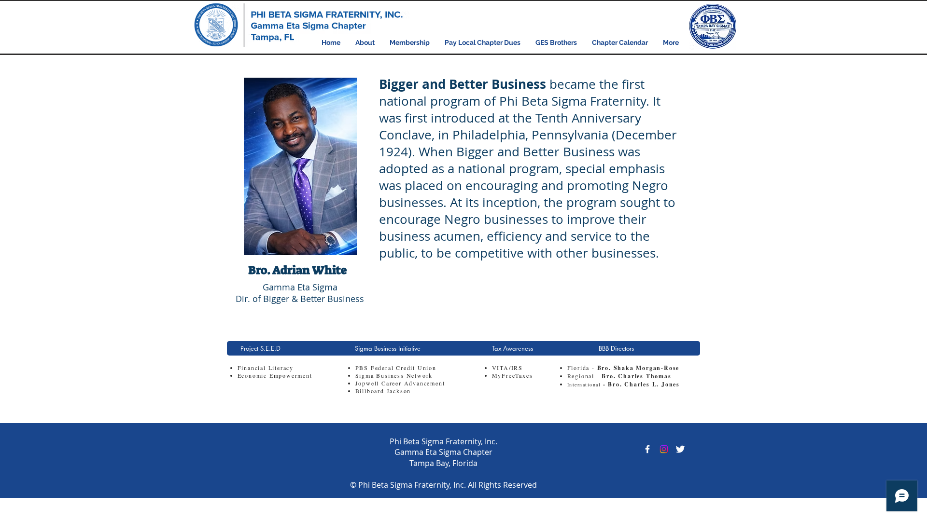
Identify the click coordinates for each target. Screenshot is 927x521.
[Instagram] (664, 449)
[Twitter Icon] (680, 449)
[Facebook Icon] (647, 449)
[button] (365, 42)
